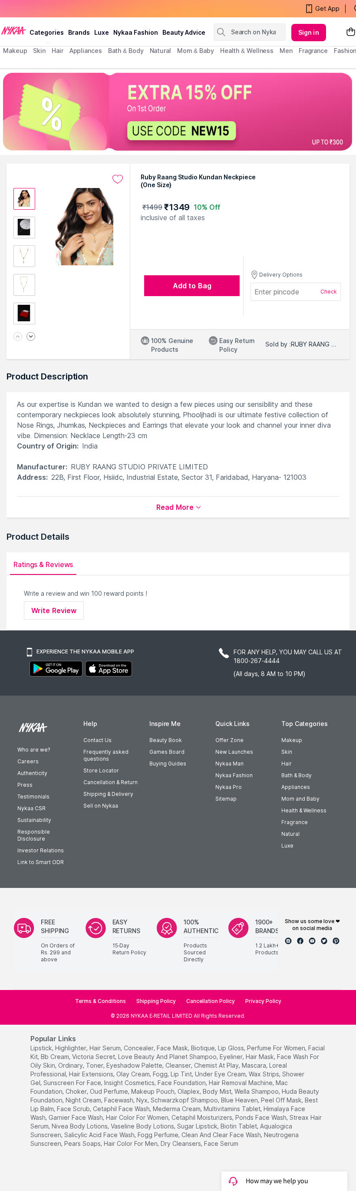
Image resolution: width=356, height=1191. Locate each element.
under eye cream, (221, 1074)
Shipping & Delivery (108, 794)
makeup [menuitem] (15, 50)
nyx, (142, 1100)
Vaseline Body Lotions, (143, 1126)
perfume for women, (277, 1048)
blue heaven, (240, 1100)
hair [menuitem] (57, 50)
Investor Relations (40, 850)
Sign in (308, 32)
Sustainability (34, 820)
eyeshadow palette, (135, 1065)
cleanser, (178, 1065)
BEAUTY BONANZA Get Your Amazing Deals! (73, 8)
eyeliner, (232, 1056)
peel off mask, (282, 1100)
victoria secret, (94, 1056)
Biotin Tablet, (239, 1126)
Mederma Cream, (177, 1108)
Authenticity (32, 773)
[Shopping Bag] (351, 32)
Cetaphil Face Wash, (122, 1108)
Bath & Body (296, 775)
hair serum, (105, 1048)
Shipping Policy (156, 1001)
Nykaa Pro (228, 787)
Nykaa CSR (31, 808)
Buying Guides (167, 763)
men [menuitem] (286, 50)
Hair (286, 763)
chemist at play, (217, 1065)
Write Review (53, 610)
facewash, (119, 1100)
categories (47, 32)
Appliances (295, 787)
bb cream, (55, 1056)
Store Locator (101, 770)
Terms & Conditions (100, 1001)
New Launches (234, 752)
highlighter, (71, 1048)
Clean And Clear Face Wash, (221, 1134)
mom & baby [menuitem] (195, 50)
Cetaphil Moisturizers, (202, 1117)
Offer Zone (229, 740)
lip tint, (182, 1074)
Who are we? (33, 749)
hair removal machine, (241, 1082)
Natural (290, 834)
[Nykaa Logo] (13, 30)
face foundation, (182, 1082)
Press (25, 785)
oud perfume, (109, 1091)
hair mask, (260, 1056)
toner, (95, 1065)
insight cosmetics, (130, 1082)
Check (328, 291)
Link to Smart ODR (40, 862)
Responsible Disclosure (33, 835)
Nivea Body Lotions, (80, 1126)
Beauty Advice (183, 32)
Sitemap (226, 798)
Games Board (167, 752)
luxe (101, 32)
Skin (286, 752)
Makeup (291, 740)
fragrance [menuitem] (313, 50)
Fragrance (294, 822)
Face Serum (221, 1143)
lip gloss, (231, 1048)
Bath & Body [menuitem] (126, 50)
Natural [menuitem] (160, 50)
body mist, (218, 1091)
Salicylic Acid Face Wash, (100, 1134)
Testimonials (33, 796)
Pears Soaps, (83, 1143)
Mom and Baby (300, 798)
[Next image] (30, 337)
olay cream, (133, 1074)
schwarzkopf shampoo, (185, 1100)
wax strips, (264, 1074)
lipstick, (41, 1048)
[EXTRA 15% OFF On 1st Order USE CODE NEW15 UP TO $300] (178, 111)
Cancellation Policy (210, 1001)
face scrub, (74, 1108)
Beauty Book (165, 740)
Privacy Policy (263, 1001)
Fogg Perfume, (159, 1134)
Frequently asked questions (106, 755)
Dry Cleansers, (181, 1143)
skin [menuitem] (39, 50)
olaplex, (189, 1091)
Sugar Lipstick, (198, 1126)
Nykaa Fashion (135, 32)
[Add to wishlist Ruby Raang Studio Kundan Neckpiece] (117, 179)
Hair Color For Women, (138, 1117)
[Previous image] (17, 337)
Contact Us (97, 740)
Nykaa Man (229, 763)
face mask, (173, 1048)
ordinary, (71, 1065)
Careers (28, 761)
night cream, (84, 1100)
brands (79, 32)
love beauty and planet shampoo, (168, 1056)
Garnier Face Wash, (76, 1117)
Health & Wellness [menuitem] (247, 50)
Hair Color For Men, (131, 1143)
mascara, (254, 1065)
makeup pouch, (153, 1091)
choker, (77, 1091)
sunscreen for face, (72, 1082)
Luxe (287, 845)
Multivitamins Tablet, (233, 1108)
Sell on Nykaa (100, 805)
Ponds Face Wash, (261, 1117)
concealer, (139, 1048)
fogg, (161, 1074)
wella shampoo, (257, 1091)
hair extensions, (92, 1074)
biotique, (203, 1048)
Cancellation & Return (110, 782)
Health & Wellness (303, 810)
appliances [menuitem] (85, 50)
